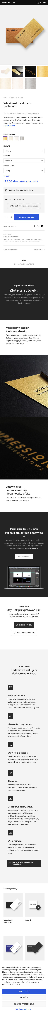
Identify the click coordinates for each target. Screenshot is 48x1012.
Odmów (24, 998)
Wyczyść (6, 176)
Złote (37, 242)
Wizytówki (19, 97)
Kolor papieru (9, 134)
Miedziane (18, 242)
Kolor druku (8, 166)
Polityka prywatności (23, 1009)
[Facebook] (36, 227)
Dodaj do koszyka (26, 217)
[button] (39, 2)
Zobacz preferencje (24, 1004)
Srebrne (24, 242)
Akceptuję (24, 991)
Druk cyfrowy (26, 239)
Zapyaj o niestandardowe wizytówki (22, 863)
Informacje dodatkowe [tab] (24, 264)
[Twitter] (39, 227)
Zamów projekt (9, 126)
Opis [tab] (24, 260)
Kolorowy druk (8, 242)
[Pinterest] (43, 227)
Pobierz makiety (25, 625)
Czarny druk (16, 239)
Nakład (6, 146)
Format (6, 156)
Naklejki (28, 920)
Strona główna (8, 97)
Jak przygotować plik (26, 633)
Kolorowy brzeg (37, 239)
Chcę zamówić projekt (20, 190)
